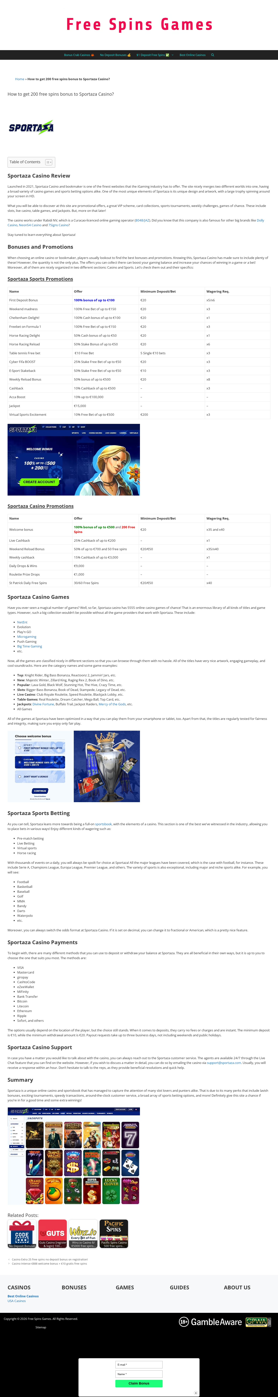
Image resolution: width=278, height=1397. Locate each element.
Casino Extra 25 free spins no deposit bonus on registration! (50, 1259)
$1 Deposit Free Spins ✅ (153, 55)
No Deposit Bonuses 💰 (115, 55)
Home (19, 79)
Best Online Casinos (193, 55)
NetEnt (22, 622)
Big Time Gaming (29, 646)
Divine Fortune (43, 704)
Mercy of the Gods (112, 704)
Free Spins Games (39, 1319)
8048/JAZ (142, 220)
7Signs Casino (58, 225)
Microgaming (26, 636)
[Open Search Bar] (212, 55)
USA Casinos (17, 1301)
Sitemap (41, 1327)
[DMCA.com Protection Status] (226, 1391)
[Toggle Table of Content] (46, 162)
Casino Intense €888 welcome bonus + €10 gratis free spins (49, 1263)
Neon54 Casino (30, 225)
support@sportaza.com (224, 1063)
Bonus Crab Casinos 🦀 (79, 55)
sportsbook (103, 824)
